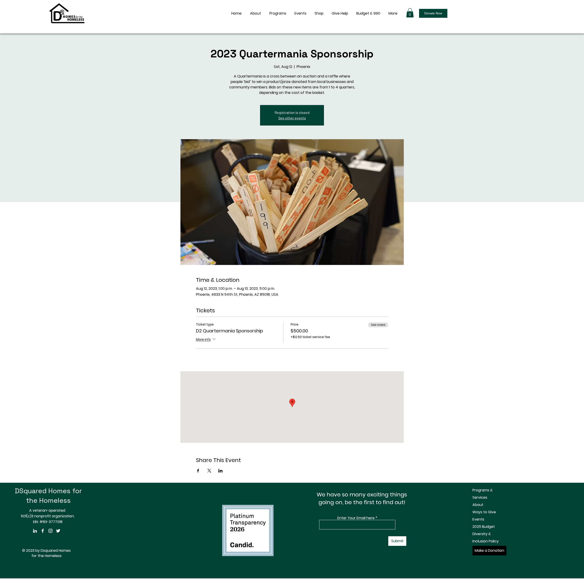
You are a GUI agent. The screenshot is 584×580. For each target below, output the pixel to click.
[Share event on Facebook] (198, 470)
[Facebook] (42, 531)
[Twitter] (58, 531)
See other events (292, 118)
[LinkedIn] (35, 531)
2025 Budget (483, 526)
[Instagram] (50, 531)
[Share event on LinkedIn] (220, 470)
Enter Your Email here (356, 518)
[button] (410, 13)
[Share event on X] (209, 470)
